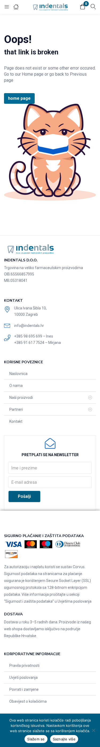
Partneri (16, 409)
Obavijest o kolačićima (28, 701)
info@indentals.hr (29, 325)
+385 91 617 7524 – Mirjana (37, 342)
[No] (93, 730)
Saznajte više (64, 739)
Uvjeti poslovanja (23, 677)
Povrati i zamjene (24, 689)
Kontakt (15, 421)
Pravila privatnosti (24, 665)
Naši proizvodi (21, 397)
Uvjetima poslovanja (74, 601)
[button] (83, 7)
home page (19, 98)
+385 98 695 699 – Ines (33, 336)
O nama (16, 385)
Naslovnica (18, 374)
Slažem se (36, 739)
